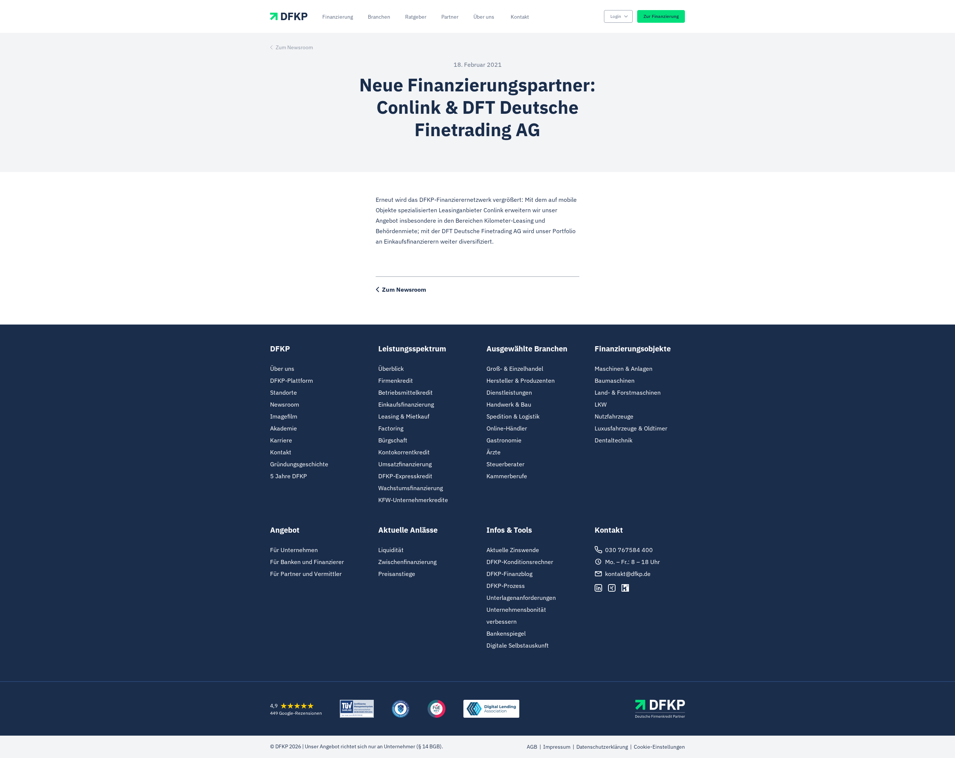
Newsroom (284, 404)
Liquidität (391, 550)
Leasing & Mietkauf (403, 416)
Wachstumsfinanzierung (410, 488)
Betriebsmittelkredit (405, 392)
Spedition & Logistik (512, 416)
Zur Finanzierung (661, 16)
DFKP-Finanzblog (509, 573)
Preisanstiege (396, 573)
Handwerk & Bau (508, 404)
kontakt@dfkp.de (628, 573)
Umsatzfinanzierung (405, 464)
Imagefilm (283, 416)
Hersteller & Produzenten (520, 380)
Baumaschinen (615, 380)
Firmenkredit (395, 380)
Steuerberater (505, 464)
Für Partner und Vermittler (306, 573)
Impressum (556, 746)
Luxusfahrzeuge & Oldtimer (631, 428)
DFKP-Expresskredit (405, 476)
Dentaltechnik (613, 440)
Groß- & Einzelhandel (514, 368)
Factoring (390, 428)
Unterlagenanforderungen (521, 597)
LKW (601, 404)
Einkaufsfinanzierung (406, 404)
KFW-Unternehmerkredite (413, 500)
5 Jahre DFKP (288, 476)
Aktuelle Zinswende (512, 550)
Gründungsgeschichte (299, 464)
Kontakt (280, 452)
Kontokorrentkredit (404, 452)
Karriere (281, 440)
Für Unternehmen (294, 550)
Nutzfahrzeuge (614, 416)
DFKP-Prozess (505, 585)
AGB (532, 746)
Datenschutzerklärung (602, 746)
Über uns (282, 368)
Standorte (283, 392)
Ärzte (493, 452)
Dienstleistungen (509, 392)
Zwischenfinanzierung (407, 562)
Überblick (391, 368)
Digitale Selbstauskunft (517, 645)
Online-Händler (506, 428)
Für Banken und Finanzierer (307, 562)
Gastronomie (504, 440)
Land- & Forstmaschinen (628, 392)
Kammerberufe (506, 476)
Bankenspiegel (506, 633)
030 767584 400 (629, 550)
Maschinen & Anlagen (623, 368)
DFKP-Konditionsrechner (519, 562)
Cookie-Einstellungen (659, 746)
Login (615, 16)
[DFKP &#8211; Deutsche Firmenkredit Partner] (660, 709)
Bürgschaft (392, 440)
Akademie (283, 428)
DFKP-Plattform (291, 380)
